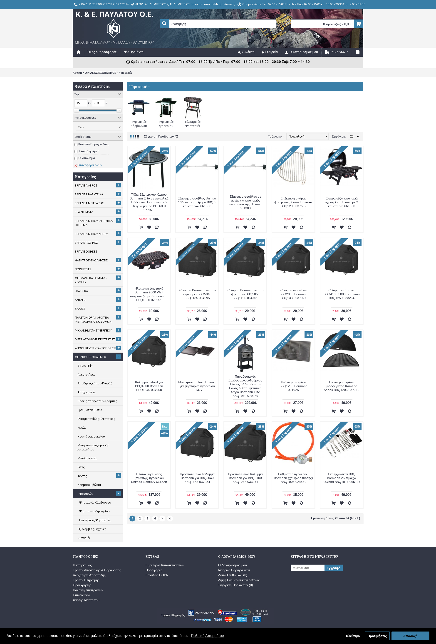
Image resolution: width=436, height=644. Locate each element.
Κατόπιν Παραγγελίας (93, 144)
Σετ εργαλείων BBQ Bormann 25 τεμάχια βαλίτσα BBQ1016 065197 (341, 478)
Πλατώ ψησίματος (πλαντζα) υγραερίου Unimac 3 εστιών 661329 (149, 478)
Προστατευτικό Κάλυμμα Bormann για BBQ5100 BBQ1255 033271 (245, 478)
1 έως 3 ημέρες (88, 151)
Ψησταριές (125, 72)
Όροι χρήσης (82, 585)
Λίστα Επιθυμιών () (232, 575)
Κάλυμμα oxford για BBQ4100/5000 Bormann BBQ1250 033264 (342, 294)
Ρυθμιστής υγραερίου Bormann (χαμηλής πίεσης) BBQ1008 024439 (293, 478)
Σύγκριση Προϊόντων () (235, 585)
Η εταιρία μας (82, 565)
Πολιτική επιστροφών (88, 590)
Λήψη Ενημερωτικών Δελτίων (239, 580)
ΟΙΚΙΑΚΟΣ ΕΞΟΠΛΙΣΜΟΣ (100, 72)
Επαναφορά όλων (89, 165)
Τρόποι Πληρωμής (86, 580)
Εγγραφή (333, 568)
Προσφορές (154, 570)
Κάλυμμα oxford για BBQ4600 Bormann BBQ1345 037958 (149, 386)
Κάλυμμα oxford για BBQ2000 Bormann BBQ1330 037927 (293, 294)
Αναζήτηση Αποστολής (89, 575)
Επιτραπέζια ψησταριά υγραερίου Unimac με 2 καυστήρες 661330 (341, 202)
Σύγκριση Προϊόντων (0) (161, 136)
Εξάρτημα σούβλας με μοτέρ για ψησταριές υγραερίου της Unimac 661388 (245, 202)
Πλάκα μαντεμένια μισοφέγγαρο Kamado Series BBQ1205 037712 (341, 386)
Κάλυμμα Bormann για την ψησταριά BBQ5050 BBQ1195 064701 (245, 294)
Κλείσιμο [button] (353, 636)
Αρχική (77, 72)
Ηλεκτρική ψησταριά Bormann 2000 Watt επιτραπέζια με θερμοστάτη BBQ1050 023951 (149, 294)
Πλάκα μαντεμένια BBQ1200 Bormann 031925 (293, 386)
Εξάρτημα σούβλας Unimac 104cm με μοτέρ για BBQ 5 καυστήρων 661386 (197, 202)
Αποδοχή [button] (410, 636)
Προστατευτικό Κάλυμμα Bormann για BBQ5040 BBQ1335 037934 (197, 478)
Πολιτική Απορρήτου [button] (207, 636)
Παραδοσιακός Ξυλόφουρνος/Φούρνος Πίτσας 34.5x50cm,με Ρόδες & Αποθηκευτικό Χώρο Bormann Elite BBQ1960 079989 (245, 386)
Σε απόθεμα (86, 158)
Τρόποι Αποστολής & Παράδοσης (97, 570)
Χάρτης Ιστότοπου (86, 600)
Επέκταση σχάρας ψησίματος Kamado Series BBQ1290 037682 (293, 202)
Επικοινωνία (81, 595)
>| (170, 518)
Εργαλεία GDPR (157, 575)
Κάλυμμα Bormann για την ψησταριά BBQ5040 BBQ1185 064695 (197, 294)
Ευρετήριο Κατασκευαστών (165, 565)
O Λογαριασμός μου (232, 565)
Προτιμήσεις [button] (377, 636)
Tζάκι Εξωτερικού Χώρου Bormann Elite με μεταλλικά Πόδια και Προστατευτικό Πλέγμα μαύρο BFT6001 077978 (149, 202)
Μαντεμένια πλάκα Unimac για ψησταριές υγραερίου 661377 (197, 386)
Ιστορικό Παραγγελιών (234, 570)
